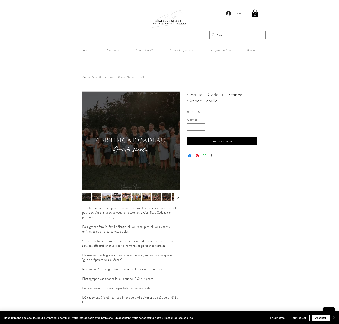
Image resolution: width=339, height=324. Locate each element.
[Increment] (202, 127)
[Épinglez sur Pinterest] (197, 155)
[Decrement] (190, 127)
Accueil (86, 77)
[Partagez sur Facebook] (189, 155)
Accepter (320, 318)
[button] (255, 13)
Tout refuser (298, 318)
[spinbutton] (196, 127)
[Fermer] (334, 318)
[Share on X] (212, 155)
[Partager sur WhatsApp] (204, 155)
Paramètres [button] (277, 318)
